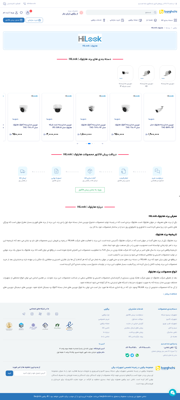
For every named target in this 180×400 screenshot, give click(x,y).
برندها (168, 28)
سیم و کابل (172, 328)
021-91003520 (131, 347)
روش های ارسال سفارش (133, 328)
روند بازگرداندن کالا (136, 336)
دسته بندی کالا (167, 20)
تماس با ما (105, 336)
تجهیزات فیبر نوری (170, 323)
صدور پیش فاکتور (12, 20)
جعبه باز (149, 20)
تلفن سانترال (172, 332)
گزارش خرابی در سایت (134, 323)
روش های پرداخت (136, 332)
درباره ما (106, 332)
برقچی (175, 28)
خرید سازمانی (115, 20)
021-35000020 (31, 4)
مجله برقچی (133, 20)
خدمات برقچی (96, 20)
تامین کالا (105, 328)
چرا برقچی (105, 315)
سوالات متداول (137, 319)
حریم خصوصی (103, 319)
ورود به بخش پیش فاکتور (90, 189)
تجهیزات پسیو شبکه (169, 315)
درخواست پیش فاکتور (134, 315)
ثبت (9, 373)
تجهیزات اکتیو (171, 319)
